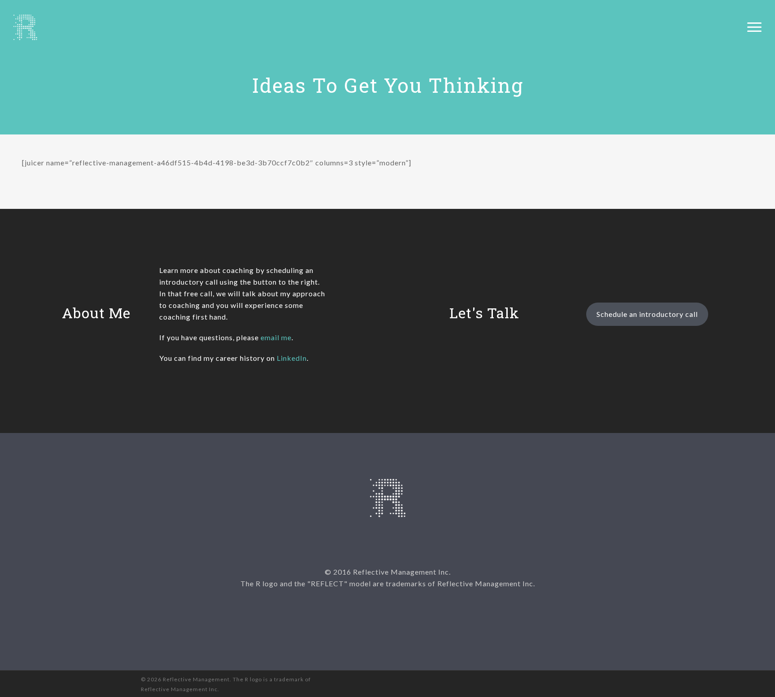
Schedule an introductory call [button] (647, 314)
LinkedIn (292, 358)
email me (276, 337)
